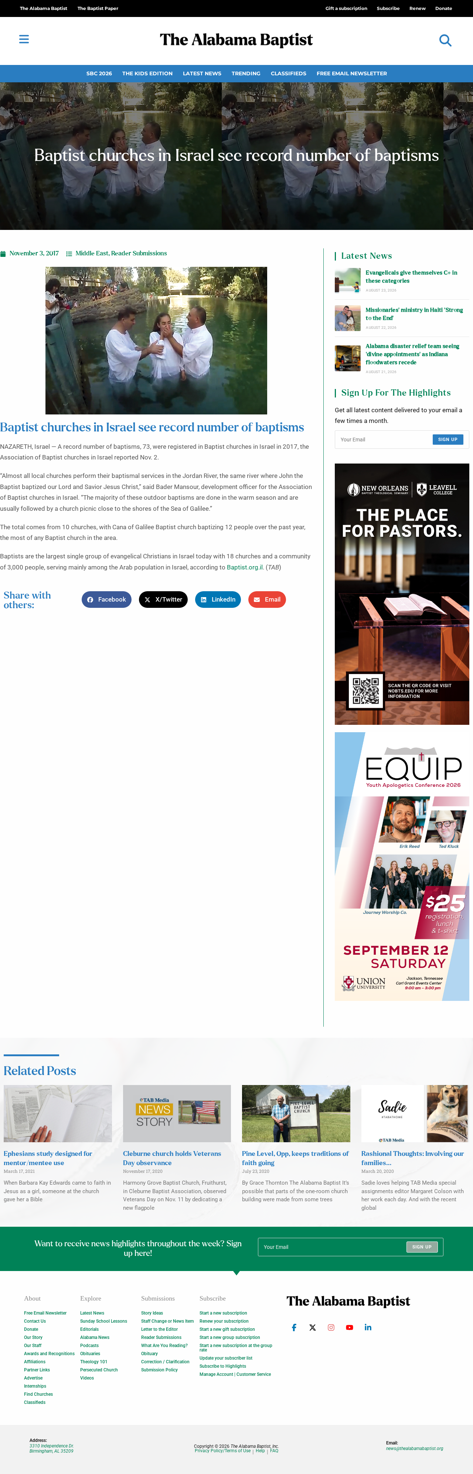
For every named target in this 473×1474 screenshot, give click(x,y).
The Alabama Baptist (43, 8)
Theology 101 (94, 1361)
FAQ (274, 1451)
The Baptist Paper (98, 8)
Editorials (89, 1329)
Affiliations (34, 1361)
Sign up (448, 439)
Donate (31, 1329)
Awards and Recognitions (49, 1353)
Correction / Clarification (165, 1361)
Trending (246, 73)
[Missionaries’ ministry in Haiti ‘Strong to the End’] (348, 318)
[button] (445, 41)
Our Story (33, 1337)
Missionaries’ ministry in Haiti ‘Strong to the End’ (414, 314)
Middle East (92, 253)
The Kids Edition (147, 73)
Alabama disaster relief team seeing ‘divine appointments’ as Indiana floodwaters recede (412, 355)
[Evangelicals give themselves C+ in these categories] (348, 281)
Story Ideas (152, 1313)
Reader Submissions (139, 253)
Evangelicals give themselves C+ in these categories (411, 277)
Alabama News (94, 1337)
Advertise (33, 1378)
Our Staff (32, 1345)
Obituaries (90, 1353)
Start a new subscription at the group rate (236, 1348)
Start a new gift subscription (227, 1329)
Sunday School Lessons (103, 1321)
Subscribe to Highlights (223, 1366)
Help (260, 1451)
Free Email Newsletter (352, 73)
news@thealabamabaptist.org (414, 1448)
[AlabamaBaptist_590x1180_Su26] (402, 866)
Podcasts (89, 1345)
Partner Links (37, 1370)
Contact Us (35, 1321)
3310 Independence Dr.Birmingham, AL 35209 (52, 1448)
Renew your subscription (224, 1321)
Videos (87, 1378)
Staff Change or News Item (167, 1321)
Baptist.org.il (245, 567)
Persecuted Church (99, 1370)
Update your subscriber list (226, 1358)
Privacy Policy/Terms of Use (223, 1451)
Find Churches (38, 1394)
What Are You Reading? (164, 1345)
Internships (35, 1386)
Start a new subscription (223, 1313)
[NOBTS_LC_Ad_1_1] (402, 594)
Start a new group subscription (230, 1337)
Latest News (202, 73)
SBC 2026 (99, 73)
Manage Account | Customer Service (235, 1374)
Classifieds (288, 73)
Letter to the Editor (159, 1329)
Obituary (149, 1353)
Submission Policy (159, 1370)
